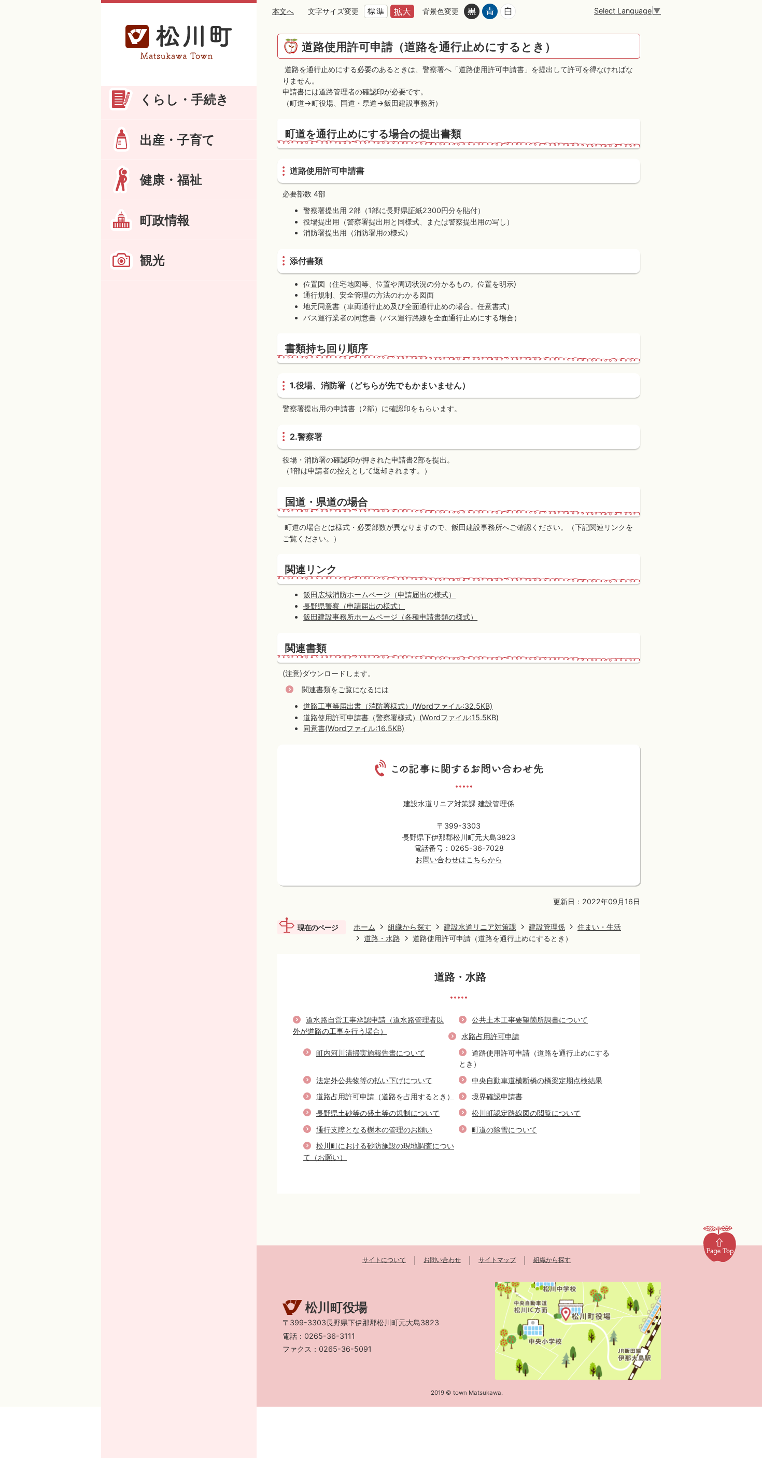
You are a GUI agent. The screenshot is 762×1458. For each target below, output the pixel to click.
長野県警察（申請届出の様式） (354, 605)
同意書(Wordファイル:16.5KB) (353, 728)
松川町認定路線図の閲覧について (526, 1113)
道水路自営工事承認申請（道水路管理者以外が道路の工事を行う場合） (368, 1025)
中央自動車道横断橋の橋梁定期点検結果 (537, 1080)
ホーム (364, 926)
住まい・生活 (599, 926)
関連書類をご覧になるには (345, 689)
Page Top (719, 1243)
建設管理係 (547, 926)
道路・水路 (382, 938)
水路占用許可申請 (490, 1036)
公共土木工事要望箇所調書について (530, 1019)
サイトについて (384, 1260)
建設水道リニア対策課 (480, 926)
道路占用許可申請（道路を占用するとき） (385, 1096)
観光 (152, 260)
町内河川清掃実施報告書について (370, 1052)
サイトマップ (497, 1260)
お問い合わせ (442, 1260)
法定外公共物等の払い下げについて (374, 1080)
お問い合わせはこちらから (458, 859)
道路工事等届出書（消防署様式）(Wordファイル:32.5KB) (397, 706)
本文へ (283, 11)
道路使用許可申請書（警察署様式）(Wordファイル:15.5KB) (401, 717)
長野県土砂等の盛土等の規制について (378, 1113)
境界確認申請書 (497, 1096)
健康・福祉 (171, 179)
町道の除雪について (504, 1129)
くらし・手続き (184, 99)
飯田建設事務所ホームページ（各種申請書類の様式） (390, 616)
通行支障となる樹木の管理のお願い (374, 1129)
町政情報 (165, 220)
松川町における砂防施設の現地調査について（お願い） (378, 1151)
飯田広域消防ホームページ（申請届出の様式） (379, 594)
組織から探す (409, 926)
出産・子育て (177, 139)
